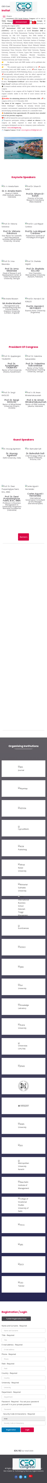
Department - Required (11, 1392)
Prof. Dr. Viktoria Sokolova (11, 232)
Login (27, 1430)
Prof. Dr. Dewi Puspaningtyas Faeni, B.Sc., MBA (12, 499)
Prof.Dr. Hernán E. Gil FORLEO (35, 307)
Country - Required (9, 1373)
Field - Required (8, 1363)
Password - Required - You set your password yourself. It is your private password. (20, 1403)
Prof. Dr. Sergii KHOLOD (11, 401)
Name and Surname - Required (14, 1326)
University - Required (10, 1382)
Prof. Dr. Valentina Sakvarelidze (35, 365)
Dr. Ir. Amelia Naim (12, 191)
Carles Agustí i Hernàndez (35, 495)
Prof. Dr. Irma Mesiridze (12, 270)
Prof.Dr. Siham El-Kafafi (35, 195)
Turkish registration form (16, 1319)
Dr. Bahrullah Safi (35, 453)
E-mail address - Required (12, 1345)
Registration (11, 1430)
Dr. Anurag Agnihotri (11, 454)
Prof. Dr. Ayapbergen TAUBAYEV (11, 366)
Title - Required (8, 1335)
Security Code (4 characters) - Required (19, 1414)
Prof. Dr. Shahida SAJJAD (35, 270)
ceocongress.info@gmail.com (31, 130)
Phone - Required (9, 1354)
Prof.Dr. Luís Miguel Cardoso (35, 232)
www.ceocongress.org (14, 127)
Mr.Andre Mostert (12, 303)
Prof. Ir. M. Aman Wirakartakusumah (35, 401)
